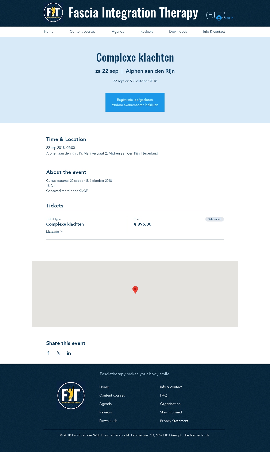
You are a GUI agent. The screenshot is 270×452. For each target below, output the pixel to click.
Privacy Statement (174, 421)
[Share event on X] (59, 353)
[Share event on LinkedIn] (69, 353)
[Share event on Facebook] (48, 353)
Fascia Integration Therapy (133, 11)
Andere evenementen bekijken (135, 105)
